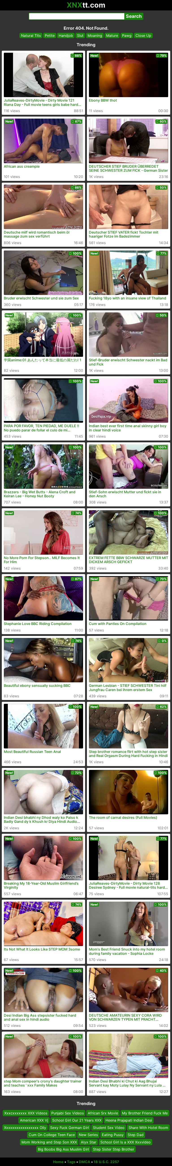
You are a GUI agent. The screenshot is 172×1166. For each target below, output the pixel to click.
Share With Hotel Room (148, 1127)
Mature (112, 35)
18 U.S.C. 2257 (106, 1162)
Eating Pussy (113, 1135)
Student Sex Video (109, 1127)
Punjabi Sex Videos (67, 1113)
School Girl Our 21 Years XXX (76, 1120)
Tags (71, 1162)
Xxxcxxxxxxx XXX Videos (25, 1113)
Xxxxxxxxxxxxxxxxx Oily (25, 1127)
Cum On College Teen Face (52, 1135)
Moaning (95, 35)
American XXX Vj (34, 1120)
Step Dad (136, 1135)
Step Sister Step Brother (113, 1149)
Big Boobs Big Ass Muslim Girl (63, 1149)
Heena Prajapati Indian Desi (128, 1120)
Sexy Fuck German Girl (69, 1127)
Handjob (66, 35)
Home (58, 1162)
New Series (88, 1135)
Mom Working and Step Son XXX (49, 1142)
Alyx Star (88, 1142)
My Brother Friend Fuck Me (145, 1113)
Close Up (143, 35)
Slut (80, 35)
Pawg (126, 35)
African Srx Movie (103, 1113)
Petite (50, 35)
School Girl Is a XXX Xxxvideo (125, 1142)
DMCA (84, 1162)
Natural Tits (31, 35)
